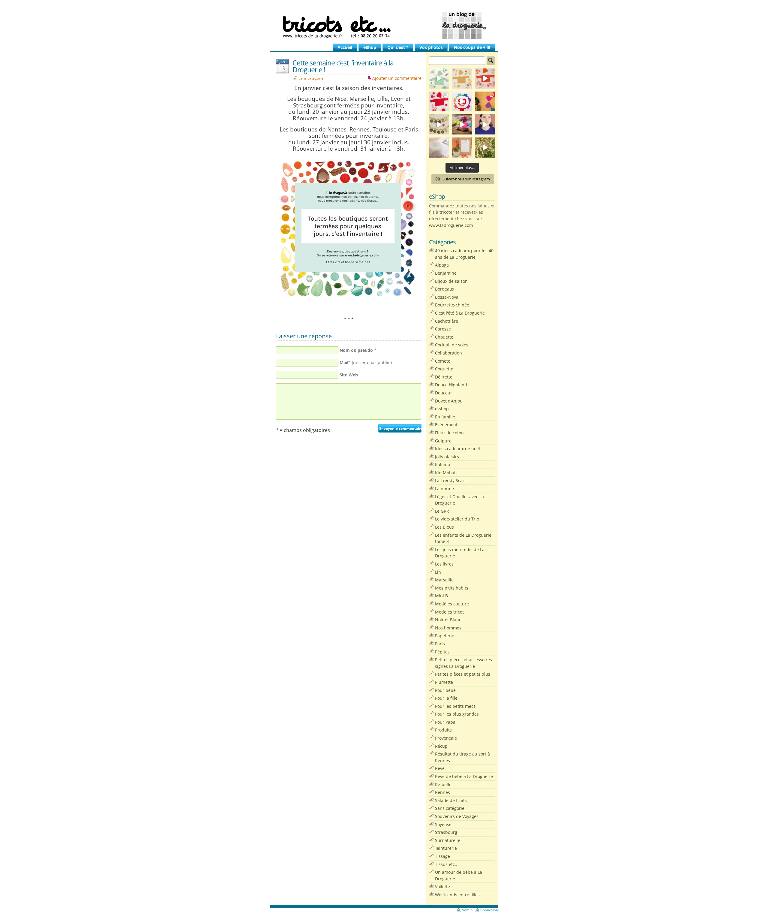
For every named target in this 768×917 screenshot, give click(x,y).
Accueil (345, 47)
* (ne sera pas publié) (366, 362)
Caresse (443, 329)
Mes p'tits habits (451, 588)
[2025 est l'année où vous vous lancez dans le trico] (439, 147)
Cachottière (446, 321)
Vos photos (431, 47)
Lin (438, 572)
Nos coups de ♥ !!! (472, 47)
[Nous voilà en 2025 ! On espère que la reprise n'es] (485, 102)
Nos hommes (448, 628)
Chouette (444, 337)
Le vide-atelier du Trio (457, 519)
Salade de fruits (451, 800)
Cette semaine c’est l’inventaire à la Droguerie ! (343, 66)
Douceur (443, 393)
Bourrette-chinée (452, 305)
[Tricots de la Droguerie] (384, 25)
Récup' (441, 746)
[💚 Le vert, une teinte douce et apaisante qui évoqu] (439, 78)
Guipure (443, 441)
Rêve (440, 768)
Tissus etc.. (446, 864)
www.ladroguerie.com (451, 225)
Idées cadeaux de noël (457, 448)
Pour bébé (445, 690)
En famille (445, 417)
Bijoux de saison (451, 281)
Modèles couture (452, 604)
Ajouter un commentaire (397, 78)
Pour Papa (445, 722)
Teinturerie (446, 848)
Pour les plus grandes (457, 714)
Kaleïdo (442, 464)
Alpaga (442, 265)
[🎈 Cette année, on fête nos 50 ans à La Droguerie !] (439, 102)
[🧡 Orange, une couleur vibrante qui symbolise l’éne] (485, 78)
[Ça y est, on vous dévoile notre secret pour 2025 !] (462, 102)
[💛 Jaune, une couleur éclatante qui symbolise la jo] (462, 78)
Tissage (442, 856)
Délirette (443, 377)
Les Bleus (444, 527)
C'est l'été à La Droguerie (460, 313)
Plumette (444, 682)
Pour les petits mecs (455, 706)
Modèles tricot (449, 612)
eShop (369, 47)
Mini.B (441, 596)
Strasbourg (446, 832)
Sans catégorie (310, 78)
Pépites (442, 652)
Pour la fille (446, 698)
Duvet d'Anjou (449, 401)
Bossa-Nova (446, 297)
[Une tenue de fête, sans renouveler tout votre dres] (485, 124)
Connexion (489, 909)
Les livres (444, 564)
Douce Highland (451, 385)
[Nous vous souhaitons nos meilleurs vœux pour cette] (439, 124)
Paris (440, 644)
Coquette (444, 369)
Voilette (442, 886)
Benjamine (446, 273)
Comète (442, 361)
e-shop (442, 409)
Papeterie (444, 635)
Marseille (444, 580)
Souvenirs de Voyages (456, 816)
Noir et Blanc (448, 620)
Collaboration (448, 353)
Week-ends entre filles (457, 894)
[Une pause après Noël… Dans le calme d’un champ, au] (485, 147)
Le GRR (442, 511)
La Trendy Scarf (450, 480)
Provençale (446, 738)
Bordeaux (444, 289)
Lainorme (444, 488)
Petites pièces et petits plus (462, 674)
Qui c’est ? (397, 47)
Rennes (442, 792)
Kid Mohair (446, 472)
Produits (443, 730)
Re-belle (443, 784)
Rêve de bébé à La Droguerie (464, 776)
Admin (467, 909)
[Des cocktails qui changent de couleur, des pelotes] (462, 124)
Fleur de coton (449, 433)
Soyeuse (443, 824)
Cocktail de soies (451, 345)
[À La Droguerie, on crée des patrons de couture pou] (462, 147)
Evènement (446, 424)
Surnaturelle (447, 840)
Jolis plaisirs (447, 457)
